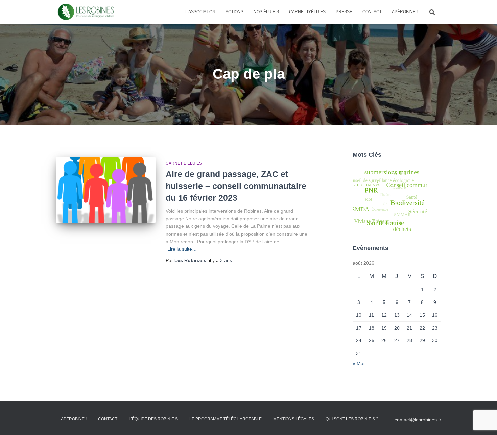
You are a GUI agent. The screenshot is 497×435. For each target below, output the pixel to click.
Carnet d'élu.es (184, 163)
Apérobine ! (405, 11)
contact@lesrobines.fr (418, 419)
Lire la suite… (182, 249)
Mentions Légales (293, 419)
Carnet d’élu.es (307, 11)
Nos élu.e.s (266, 11)
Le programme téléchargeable (225, 419)
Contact (372, 11)
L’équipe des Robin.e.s (153, 419)
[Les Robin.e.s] (86, 11)
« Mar (359, 363)
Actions (234, 11)
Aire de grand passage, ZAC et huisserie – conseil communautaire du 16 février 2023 (236, 185)
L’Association (200, 11)
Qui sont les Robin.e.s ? (352, 419)
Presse (344, 11)
